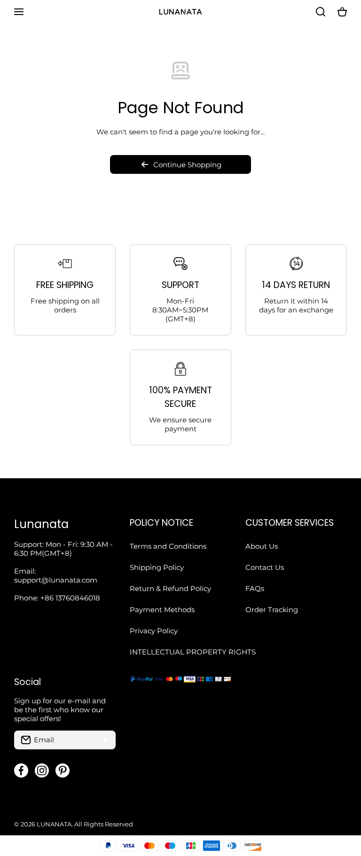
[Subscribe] (104, 740)
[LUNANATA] (180, 12)
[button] (342, 11)
